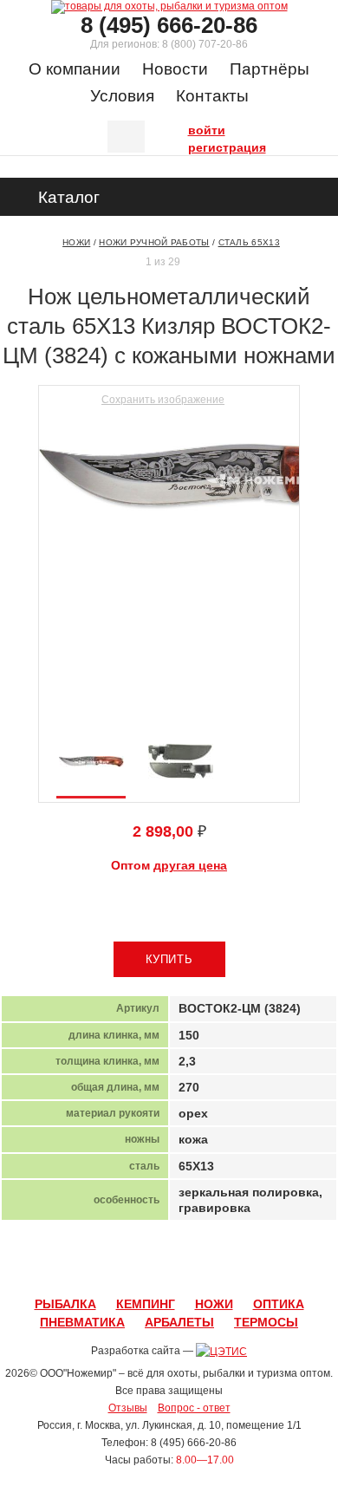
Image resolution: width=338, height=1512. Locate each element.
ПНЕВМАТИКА (82, 1322)
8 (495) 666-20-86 (169, 25)
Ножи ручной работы (154, 242)
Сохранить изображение (162, 400)
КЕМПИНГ (145, 1304)
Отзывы (127, 1408)
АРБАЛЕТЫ (179, 1322)
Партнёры (269, 69)
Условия (122, 96)
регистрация (192, 145)
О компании (74, 69)
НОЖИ (214, 1304)
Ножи (76, 242)
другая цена (190, 865)
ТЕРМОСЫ (266, 1322)
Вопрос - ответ (194, 1408)
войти (192, 128)
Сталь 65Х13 (249, 242)
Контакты (212, 96)
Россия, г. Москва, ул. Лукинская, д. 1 (126, 1425)
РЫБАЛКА (65, 1304)
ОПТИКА (278, 1304)
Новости (175, 69)
